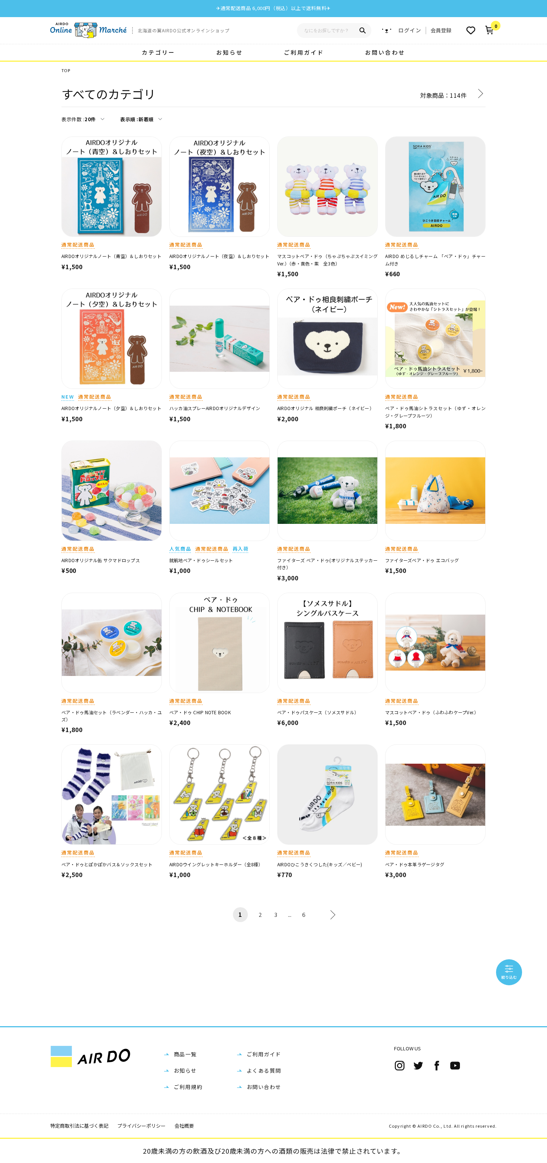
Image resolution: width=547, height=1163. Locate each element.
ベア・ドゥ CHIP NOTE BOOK (200, 712)
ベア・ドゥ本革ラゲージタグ (414, 864)
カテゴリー (158, 52)
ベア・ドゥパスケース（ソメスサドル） (318, 712)
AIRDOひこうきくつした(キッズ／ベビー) (319, 864)
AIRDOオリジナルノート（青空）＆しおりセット (111, 256)
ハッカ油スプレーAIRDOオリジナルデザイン (214, 408)
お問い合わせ (385, 52)
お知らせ (229, 52)
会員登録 (441, 30)
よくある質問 (264, 1070)
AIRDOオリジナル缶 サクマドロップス (100, 560)
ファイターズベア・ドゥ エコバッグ (422, 560)
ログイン (409, 30)
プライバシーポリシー (141, 1125)
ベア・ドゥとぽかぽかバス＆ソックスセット (107, 864)
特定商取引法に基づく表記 (79, 1125)
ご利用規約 (188, 1086)
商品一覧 (185, 1054)
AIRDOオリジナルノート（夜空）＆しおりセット (219, 256)
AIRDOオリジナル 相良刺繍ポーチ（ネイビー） (325, 408)
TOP (65, 70)
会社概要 (184, 1125)
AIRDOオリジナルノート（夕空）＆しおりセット (111, 408)
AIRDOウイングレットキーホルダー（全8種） (216, 864)
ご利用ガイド (304, 52)
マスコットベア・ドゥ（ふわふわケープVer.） (432, 712)
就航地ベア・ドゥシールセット (201, 560)
